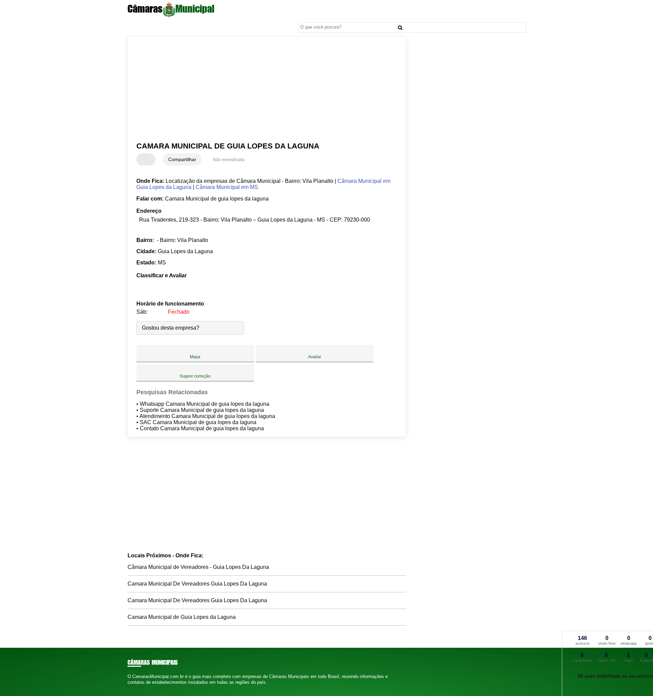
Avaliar (314, 356)
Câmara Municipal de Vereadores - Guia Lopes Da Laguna (198, 567)
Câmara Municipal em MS (227, 187)
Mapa (195, 356)
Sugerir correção (195, 376)
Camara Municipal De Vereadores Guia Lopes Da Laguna (197, 584)
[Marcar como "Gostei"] (142, 159)
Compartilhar (182, 159)
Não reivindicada (229, 159)
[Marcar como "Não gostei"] (151, 159)
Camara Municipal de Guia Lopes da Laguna (182, 617)
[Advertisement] (263, 89)
